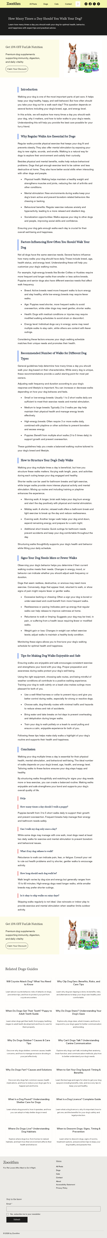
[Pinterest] (98, 3)
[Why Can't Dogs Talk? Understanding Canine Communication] (78, 1049)
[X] (94, 3)
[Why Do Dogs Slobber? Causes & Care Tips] (28, 1049)
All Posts (59, 1166)
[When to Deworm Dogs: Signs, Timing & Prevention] (78, 1137)
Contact (59, 1177)
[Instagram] (86, 3)
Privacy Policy (61, 1188)
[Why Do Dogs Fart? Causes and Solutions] (28, 1078)
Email (9, 1204)
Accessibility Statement (65, 1185)
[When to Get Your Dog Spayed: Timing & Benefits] (78, 1078)
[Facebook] (90, 3)
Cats (58, 1174)
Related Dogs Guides (21, 969)
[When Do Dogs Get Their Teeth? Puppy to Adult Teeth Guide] (28, 1019)
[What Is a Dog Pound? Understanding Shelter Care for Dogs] (28, 1107)
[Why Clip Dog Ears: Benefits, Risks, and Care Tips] (78, 990)
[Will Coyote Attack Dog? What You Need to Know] (28, 990)
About (58, 1181)
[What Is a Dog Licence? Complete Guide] (78, 1107)
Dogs (58, 1170)
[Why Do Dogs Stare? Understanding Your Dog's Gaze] (78, 1019)
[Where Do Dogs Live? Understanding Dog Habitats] (28, 1137)
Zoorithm (13, 3)
